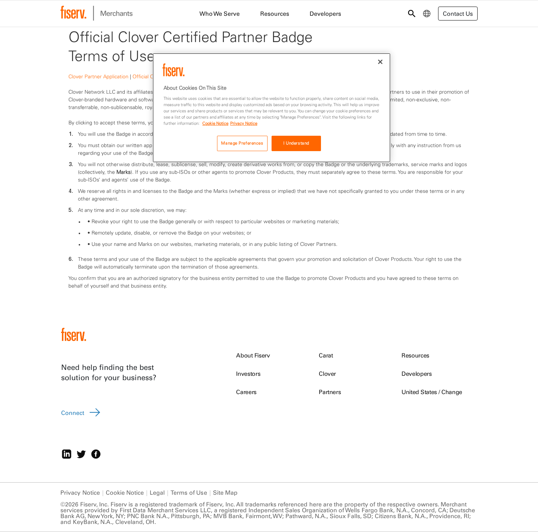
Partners (330, 392)
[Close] (380, 62)
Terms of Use (189, 492)
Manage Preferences (242, 143)
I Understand (296, 143)
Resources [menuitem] (274, 13)
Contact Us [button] (458, 13)
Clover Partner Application (98, 76)
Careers (246, 392)
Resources (415, 355)
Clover (327, 373)
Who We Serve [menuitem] (219, 13)
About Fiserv (253, 355)
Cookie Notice (125, 492)
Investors (248, 373)
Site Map (225, 492)
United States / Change (431, 392)
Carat (326, 355)
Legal (157, 492)
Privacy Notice (80, 492)
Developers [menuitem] (325, 13)
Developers (416, 373)
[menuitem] (426, 13)
